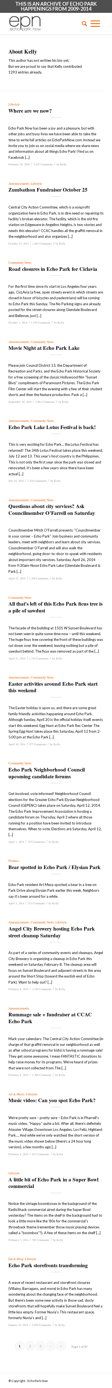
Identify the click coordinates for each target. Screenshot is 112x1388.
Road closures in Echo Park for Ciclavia (52, 268)
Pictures (13, 861)
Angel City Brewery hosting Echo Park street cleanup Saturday (51, 932)
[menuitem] (82, 23)
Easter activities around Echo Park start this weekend (53, 687)
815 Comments (40, 1154)
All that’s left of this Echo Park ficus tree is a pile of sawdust (55, 607)
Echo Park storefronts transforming (48, 1265)
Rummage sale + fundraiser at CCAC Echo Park (50, 1018)
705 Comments (40, 1240)
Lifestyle (14, 104)
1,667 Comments (42, 243)
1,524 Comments (37, 481)
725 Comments (36, 842)
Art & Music (16, 1094)
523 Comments (36, 903)
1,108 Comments (38, 578)
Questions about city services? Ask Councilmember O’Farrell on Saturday (51, 509)
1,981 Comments (45, 402)
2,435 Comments (43, 164)
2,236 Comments (41, 989)
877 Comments (37, 744)
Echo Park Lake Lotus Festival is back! (52, 427)
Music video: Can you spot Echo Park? (52, 1100)
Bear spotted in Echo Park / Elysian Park (54, 867)
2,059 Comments (41, 1325)
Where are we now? (30, 110)
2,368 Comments (41, 1075)
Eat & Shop (15, 1259)
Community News (20, 262)
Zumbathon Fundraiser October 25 (48, 189)
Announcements (18, 183)
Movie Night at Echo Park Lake (43, 347)
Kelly (63, 164)
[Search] (82, 23)
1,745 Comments (40, 322)
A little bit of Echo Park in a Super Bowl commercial (53, 1183)
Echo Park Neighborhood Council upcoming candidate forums (46, 773)
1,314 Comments (38, 658)
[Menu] (95, 23)
